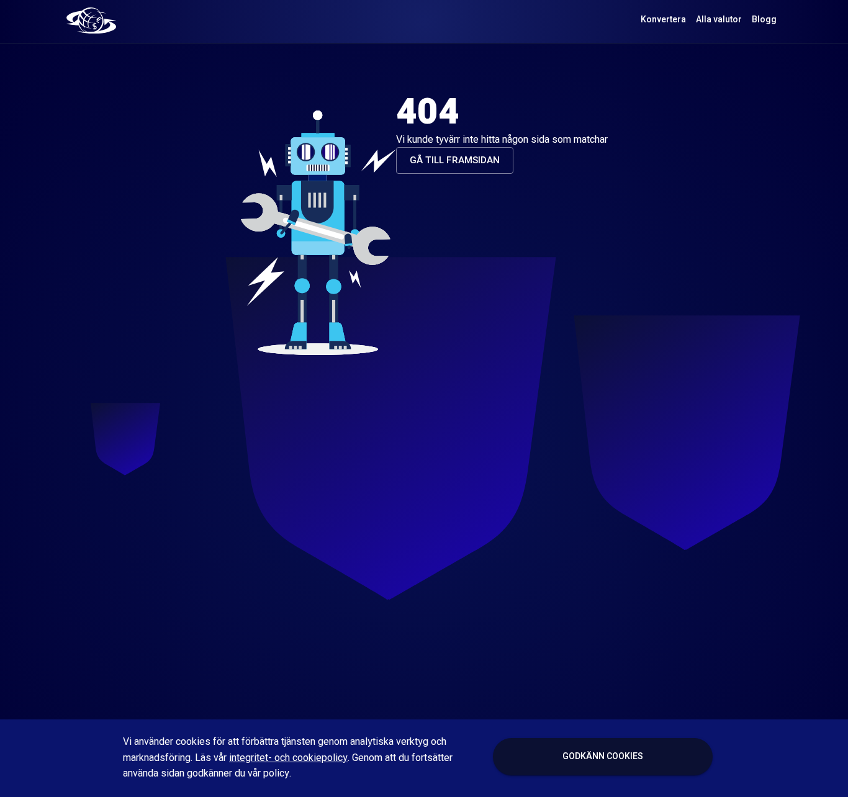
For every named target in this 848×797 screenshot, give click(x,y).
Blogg (764, 19)
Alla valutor (719, 19)
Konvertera (663, 19)
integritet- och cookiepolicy (288, 757)
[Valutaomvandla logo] (91, 19)
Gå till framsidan (455, 160)
